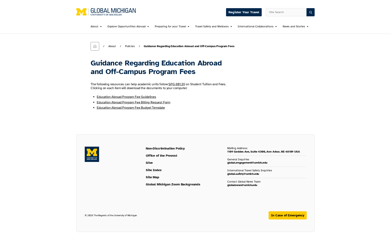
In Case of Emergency (287, 215)
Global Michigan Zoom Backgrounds (173, 184)
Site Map (152, 177)
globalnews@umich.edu (242, 185)
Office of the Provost (161, 156)
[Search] (310, 12)
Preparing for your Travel (170, 26)
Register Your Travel (243, 12)
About (94, 26)
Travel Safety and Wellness (212, 26)
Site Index (153, 170)
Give (149, 163)
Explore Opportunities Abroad (127, 26)
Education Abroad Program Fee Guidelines (126, 97)
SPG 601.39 (176, 84)
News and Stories (294, 26)
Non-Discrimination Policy (165, 148)
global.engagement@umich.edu (247, 162)
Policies (130, 46)
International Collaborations (255, 26)
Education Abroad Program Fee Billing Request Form (133, 102)
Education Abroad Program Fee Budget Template (131, 108)
